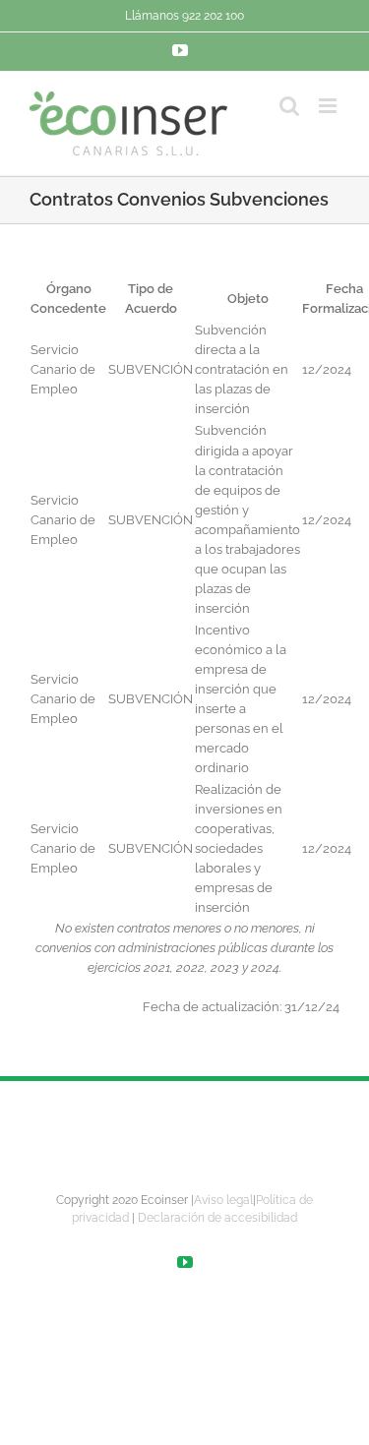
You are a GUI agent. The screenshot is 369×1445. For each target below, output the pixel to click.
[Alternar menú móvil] (329, 105)
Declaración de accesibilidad (217, 1218)
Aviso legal (223, 1200)
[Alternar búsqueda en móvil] (289, 105)
